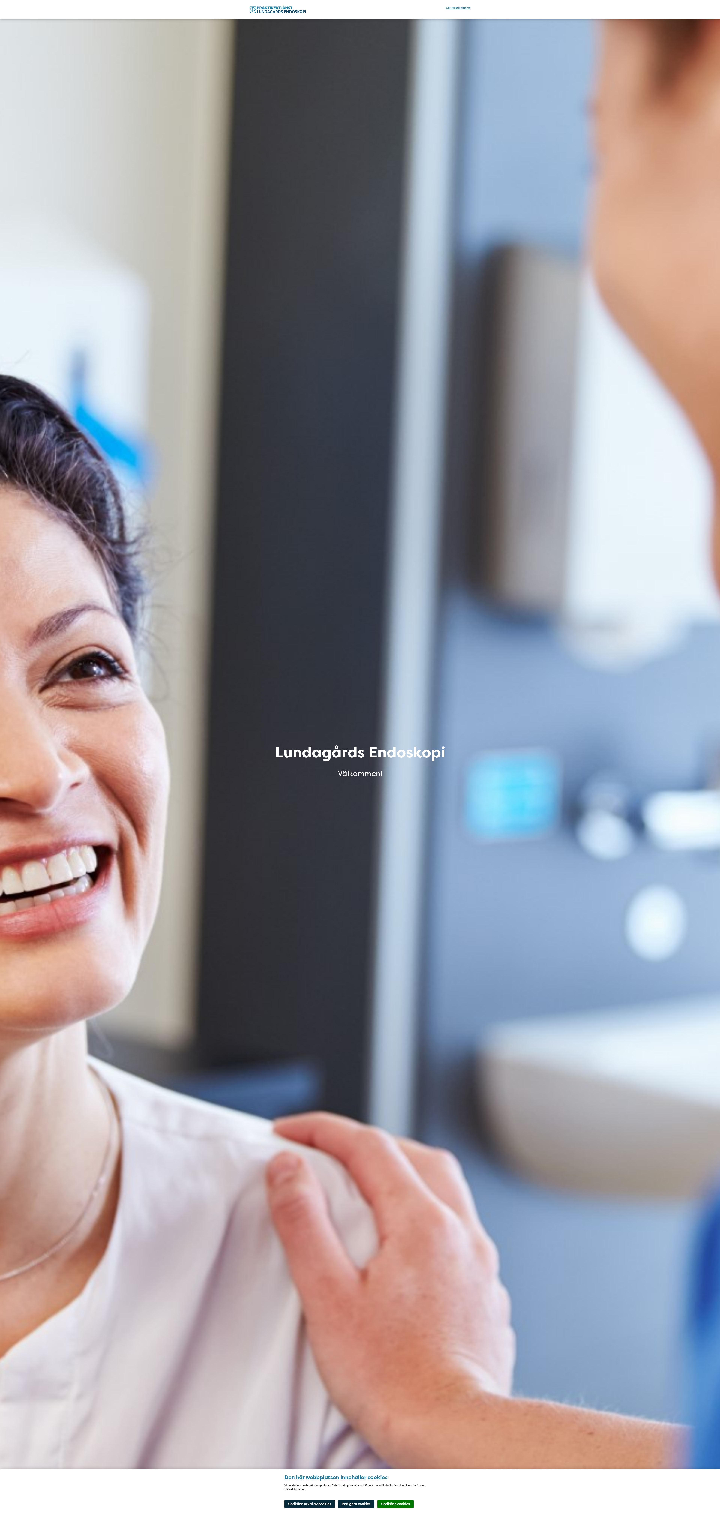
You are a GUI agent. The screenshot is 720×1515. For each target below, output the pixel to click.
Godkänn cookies (395, 1504)
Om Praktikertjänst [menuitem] (458, 8)
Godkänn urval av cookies (309, 1504)
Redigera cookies (356, 1504)
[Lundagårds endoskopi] (282, 9)
